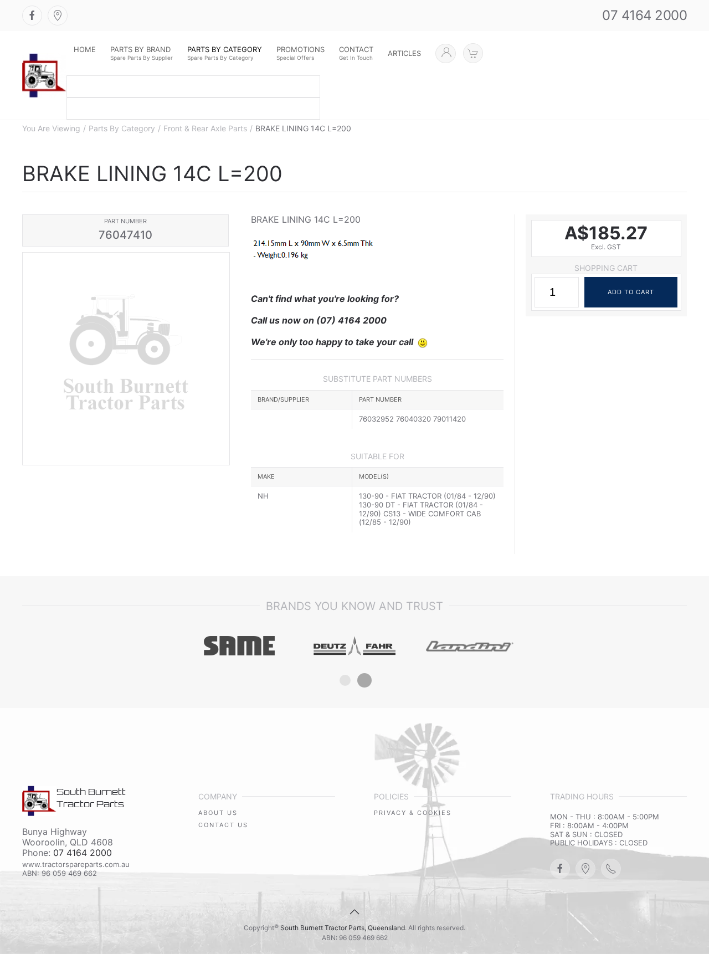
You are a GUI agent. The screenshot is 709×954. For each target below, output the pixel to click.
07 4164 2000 (644, 15)
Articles (404, 53)
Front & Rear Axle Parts (205, 128)
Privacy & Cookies (412, 813)
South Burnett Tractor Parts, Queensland (342, 928)
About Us (218, 813)
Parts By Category (122, 128)
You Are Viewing (51, 128)
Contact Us (223, 825)
